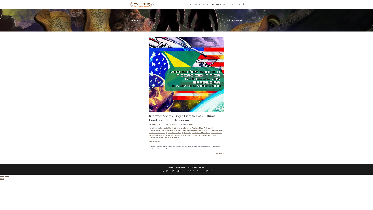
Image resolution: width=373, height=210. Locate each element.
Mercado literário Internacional (201, 135)
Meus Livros (214, 4)
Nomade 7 (214, 135)
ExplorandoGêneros (197, 130)
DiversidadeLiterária (155, 130)
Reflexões (167, 138)
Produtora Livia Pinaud (156, 138)
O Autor (205, 4)
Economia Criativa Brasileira (182, 130)
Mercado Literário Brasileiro (182, 135)
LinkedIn (203, 171)
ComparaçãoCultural (166, 128)
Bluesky (175, 171)
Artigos (191, 124)
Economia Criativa (167, 130)
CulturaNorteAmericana (191, 128)
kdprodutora (206, 133)
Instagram (163, 171)
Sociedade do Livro (194, 171)
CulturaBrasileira (178, 128)
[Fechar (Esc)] (8, 176)
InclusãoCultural (197, 133)
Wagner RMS (156, 124)
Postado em (170, 124)
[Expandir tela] (3, 176)
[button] (199, 4)
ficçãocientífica (186, 133)
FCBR (205, 130)
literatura (159, 135)
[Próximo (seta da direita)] (3, 179)
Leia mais (219, 153)
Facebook (210, 171)
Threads (169, 171)
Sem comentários (154, 141)
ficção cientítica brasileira (173, 133)
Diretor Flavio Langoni (206, 128)
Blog (196, 4)
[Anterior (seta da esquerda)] (1, 179)
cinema (157, 128)
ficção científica (213, 130)
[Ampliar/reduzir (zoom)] (1, 176)
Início (191, 4)
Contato (226, 4)
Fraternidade (183, 171)
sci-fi (171, 138)
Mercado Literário (168, 135)
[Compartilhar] (6, 176)
